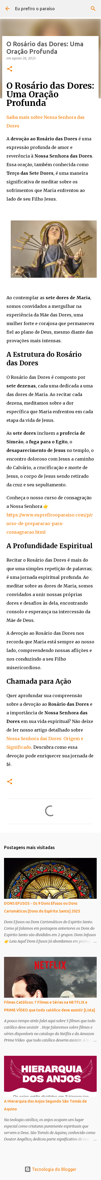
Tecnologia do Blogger (53, 1169)
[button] (9, 69)
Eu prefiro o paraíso (35, 8)
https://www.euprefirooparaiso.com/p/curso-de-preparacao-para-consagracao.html (49, 523)
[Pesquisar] (93, 8)
